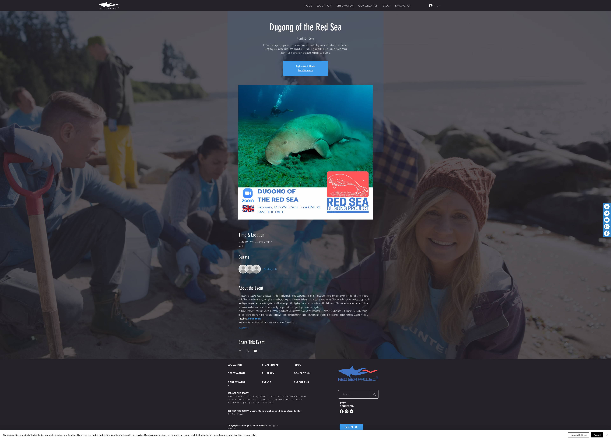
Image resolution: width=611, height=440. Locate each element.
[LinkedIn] (607, 206)
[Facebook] (607, 233)
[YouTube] (607, 220)
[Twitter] (607, 213)
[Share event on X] (247, 351)
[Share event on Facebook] (240, 351)
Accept (597, 434)
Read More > (244, 328)
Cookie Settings (578, 434)
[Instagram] (607, 226)
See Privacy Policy (247, 434)
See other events (305, 70)
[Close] (607, 434)
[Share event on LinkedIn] (255, 351)
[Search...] (374, 394)
